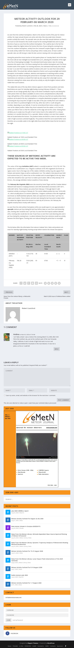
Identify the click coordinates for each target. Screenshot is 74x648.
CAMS (34, 646)
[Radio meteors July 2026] (8, 576)
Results (22, 528)
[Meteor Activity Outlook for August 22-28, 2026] (8, 520)
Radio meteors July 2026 (19, 575)
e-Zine (21, 646)
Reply (57, 349)
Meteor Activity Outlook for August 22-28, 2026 (27, 519)
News (45, 26)
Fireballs (15, 646)
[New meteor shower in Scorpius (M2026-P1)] (8, 527)
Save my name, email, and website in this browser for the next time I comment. (31, 395)
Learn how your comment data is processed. (42, 403)
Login (8, 620)
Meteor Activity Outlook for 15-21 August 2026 (27, 551)
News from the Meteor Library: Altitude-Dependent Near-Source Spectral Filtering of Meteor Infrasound (39, 535)
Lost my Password (18, 620)
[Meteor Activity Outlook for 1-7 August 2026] (8, 584)
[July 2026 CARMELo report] (8, 512)
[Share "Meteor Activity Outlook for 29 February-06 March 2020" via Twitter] (25, 283)
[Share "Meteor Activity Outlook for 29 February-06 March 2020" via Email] (32, 283)
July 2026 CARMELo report (20, 511)
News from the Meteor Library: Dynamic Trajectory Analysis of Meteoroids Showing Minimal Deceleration (39, 543)
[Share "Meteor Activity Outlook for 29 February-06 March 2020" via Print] (36, 283)
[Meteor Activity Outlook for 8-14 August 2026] (8, 568)
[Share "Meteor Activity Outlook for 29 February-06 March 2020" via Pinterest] (29, 283)
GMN (47, 646)
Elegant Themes (33, 643)
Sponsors (60, 646)
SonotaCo (41, 646)
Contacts (53, 646)
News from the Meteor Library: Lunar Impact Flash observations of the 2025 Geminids (37, 560)
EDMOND (28, 646)
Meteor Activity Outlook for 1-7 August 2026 (26, 583)
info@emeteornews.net (13, 597)
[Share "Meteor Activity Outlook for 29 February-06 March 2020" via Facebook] (21, 283)
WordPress (50, 643)
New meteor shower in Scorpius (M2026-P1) (25, 526)
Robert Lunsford (27, 26)
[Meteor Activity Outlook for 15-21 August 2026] (8, 552)
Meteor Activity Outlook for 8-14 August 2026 (26, 567)
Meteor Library (24, 538)
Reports (22, 513)
